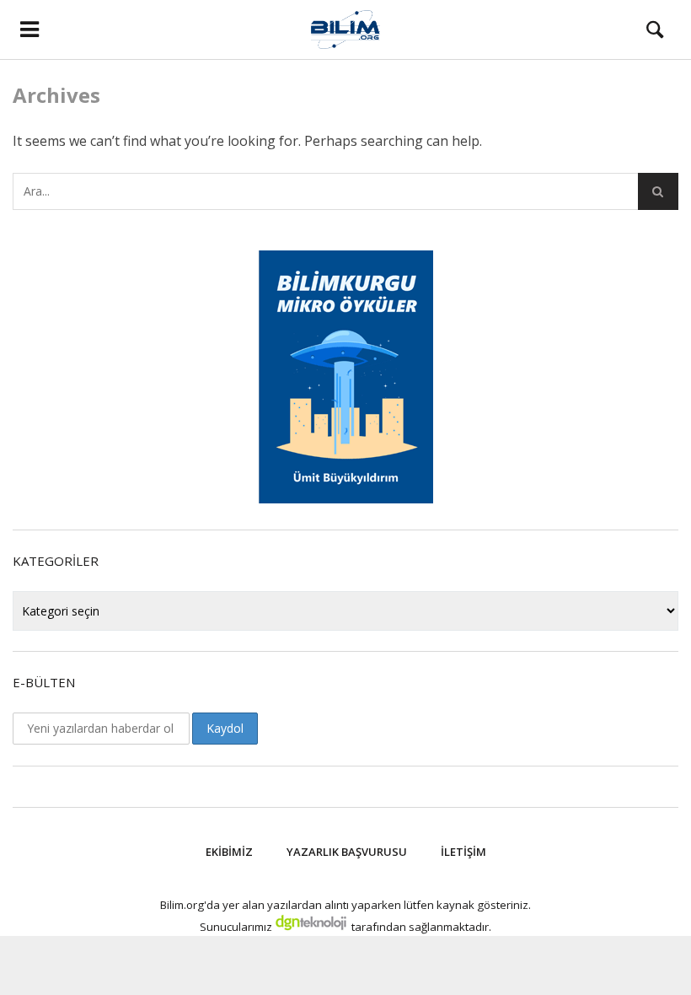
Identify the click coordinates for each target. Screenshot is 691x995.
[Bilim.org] (346, 29)
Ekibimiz (229, 851)
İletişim (463, 851)
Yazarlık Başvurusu (347, 851)
